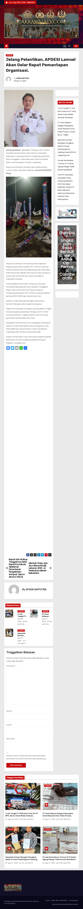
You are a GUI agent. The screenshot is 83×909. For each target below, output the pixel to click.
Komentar (11, 666)
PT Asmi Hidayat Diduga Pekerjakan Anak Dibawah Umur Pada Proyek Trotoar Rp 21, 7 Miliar (66, 128)
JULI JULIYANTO (27, 863)
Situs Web (10, 739)
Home (48, 900)
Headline (9, 55)
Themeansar (10, 903)
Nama (9, 711)
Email (9, 725)
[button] (69, 46)
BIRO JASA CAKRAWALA (60, 900)
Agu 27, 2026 (50, 819)
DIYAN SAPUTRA (22, 78)
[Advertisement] (28, 452)
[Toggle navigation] (64, 46)
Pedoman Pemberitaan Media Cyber (65, 904)
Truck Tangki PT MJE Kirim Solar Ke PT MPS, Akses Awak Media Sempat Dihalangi (21, 815)
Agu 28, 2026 (13, 819)
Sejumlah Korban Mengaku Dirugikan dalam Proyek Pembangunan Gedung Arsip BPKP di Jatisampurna (21, 859)
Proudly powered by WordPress (15, 901)
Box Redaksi (73, 900)
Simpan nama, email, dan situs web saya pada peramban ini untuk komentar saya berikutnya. (26, 757)
